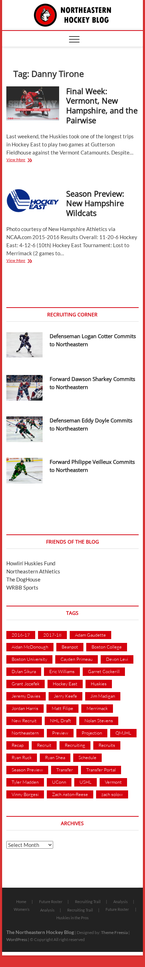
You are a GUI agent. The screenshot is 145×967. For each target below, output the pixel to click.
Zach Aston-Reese (70, 794)
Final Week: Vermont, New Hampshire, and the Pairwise (102, 106)
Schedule (87, 757)
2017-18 (52, 635)
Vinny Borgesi (25, 794)
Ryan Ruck (22, 757)
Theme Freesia (114, 932)
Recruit (44, 745)
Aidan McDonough (30, 647)
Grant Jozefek (25, 683)
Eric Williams (62, 671)
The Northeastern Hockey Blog (40, 932)
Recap (18, 745)
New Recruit (24, 720)
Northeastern (25, 733)
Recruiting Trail (88, 901)
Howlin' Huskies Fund (30, 563)
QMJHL (123, 733)
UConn (59, 782)
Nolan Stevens (98, 720)
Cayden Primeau (77, 659)
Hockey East (65, 683)
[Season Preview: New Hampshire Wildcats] (32, 201)
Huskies (99, 683)
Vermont (113, 782)
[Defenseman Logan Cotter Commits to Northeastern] (24, 345)
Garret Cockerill (104, 671)
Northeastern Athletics (33, 571)
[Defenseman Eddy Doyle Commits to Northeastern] (24, 429)
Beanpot (70, 647)
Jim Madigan (102, 696)
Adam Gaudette (90, 635)
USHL (86, 782)
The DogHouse (23, 579)
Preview (60, 733)
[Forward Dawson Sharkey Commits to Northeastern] (24, 388)
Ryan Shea (55, 757)
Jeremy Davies (26, 696)
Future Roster (50, 901)
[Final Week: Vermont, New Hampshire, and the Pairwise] (32, 103)
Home (21, 901)
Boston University (29, 659)
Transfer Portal (101, 769)
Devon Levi (117, 659)
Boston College (107, 647)
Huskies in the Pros (72, 917)
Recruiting (75, 745)
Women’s (22, 909)
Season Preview (27, 769)
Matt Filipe (62, 708)
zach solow (112, 794)
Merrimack (97, 708)
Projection (92, 733)
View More (25, 160)
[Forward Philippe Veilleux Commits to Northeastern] (24, 471)
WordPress (16, 939)
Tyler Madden (25, 782)
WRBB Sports (22, 587)
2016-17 (21, 635)
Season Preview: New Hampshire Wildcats (95, 203)
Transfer (64, 769)
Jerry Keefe (65, 696)
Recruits (107, 745)
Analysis (120, 901)
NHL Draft (60, 720)
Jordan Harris (25, 708)
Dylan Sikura (24, 671)
